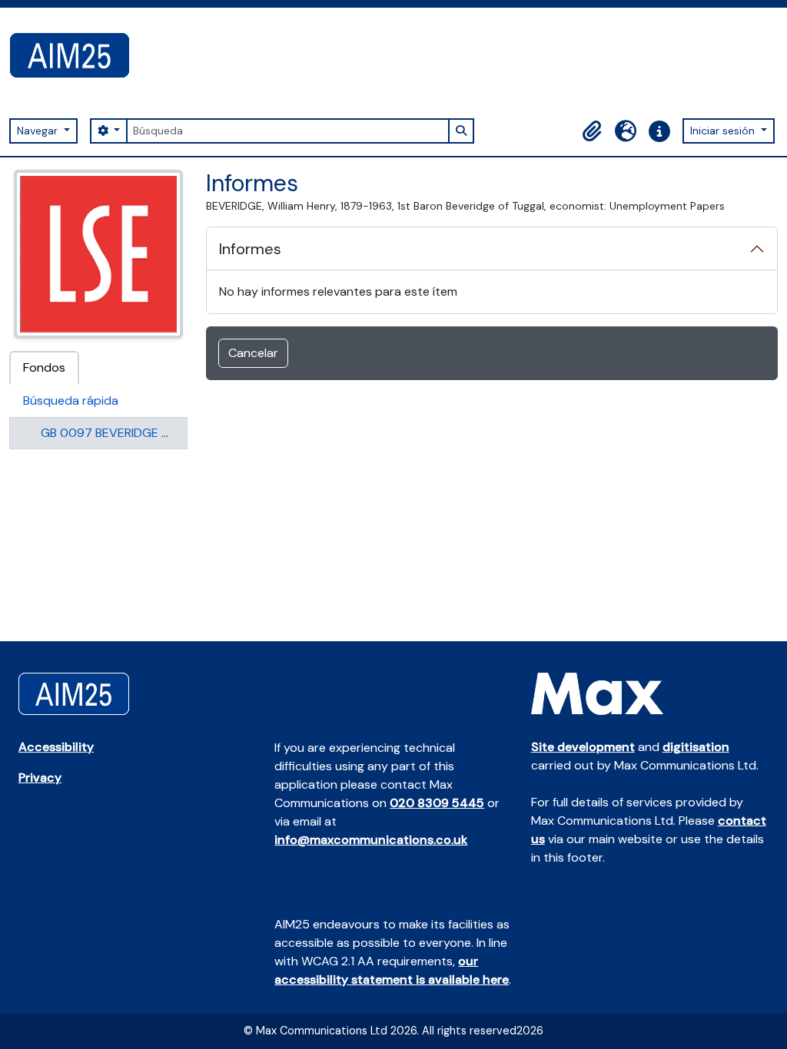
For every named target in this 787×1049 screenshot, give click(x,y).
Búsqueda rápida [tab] (70, 400)
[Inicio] (75, 55)
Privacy (39, 777)
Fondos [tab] (44, 367)
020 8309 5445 (437, 803)
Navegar (39, 130)
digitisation (695, 747)
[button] (592, 131)
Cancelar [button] (253, 353)
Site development (583, 747)
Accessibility (56, 747)
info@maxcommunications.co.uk (370, 840)
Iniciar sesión (724, 130)
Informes (250, 249)
